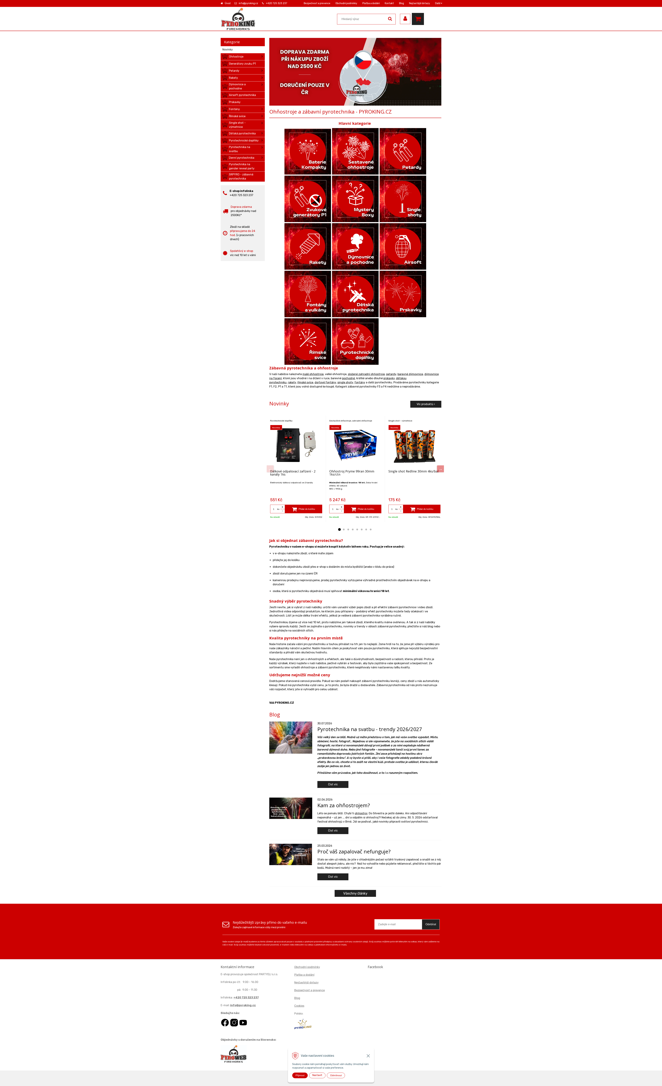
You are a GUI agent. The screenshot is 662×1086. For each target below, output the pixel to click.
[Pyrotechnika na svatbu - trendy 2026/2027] (290, 737)
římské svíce (305, 382)
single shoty (345, 382)
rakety (292, 382)
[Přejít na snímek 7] (366, 529)
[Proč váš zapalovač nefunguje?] (290, 854)
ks (278, 509)
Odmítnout (336, 1075)
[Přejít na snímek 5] (357, 529)
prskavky (389, 378)
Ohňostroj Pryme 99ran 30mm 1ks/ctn (351, 472)
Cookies (299, 1005)
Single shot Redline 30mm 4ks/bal (413, 471)
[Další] (440, 468)
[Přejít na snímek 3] (348, 529)
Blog (401, 3)
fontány (359, 382)
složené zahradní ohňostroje (366, 374)
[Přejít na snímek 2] (343, 529)
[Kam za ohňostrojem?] (290, 808)
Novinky (227, 49)
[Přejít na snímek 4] (352, 529)
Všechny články (355, 893)
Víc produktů (425, 404)
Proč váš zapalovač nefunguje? (353, 851)
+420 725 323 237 (276, 3)
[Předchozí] (270, 468)
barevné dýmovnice (410, 374)
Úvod (227, 3)
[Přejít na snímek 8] (370, 529)
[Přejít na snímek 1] (339, 529)
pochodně (348, 378)
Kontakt (389, 3)
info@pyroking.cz (248, 3)
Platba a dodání (371, 3)
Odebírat (430, 924)
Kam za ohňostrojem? (343, 805)
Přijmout (299, 1075)
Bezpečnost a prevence (317, 3)
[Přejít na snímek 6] (361, 529)
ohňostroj (361, 813)
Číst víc (333, 784)
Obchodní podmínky (346, 3)
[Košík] (419, 19)
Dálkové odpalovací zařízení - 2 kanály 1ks (292, 472)
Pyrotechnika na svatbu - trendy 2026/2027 (369, 729)
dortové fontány (325, 382)
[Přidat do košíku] (303, 509)
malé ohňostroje (313, 374)
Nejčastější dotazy (419, 3)
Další (438, 3)
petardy (391, 374)
